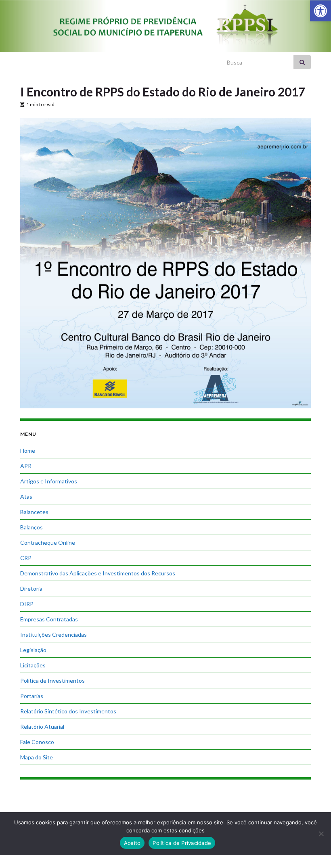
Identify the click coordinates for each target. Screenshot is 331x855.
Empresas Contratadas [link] (49, 619)
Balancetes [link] (34, 511)
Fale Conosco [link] (37, 741)
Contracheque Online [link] (47, 542)
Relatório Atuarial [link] (42, 726)
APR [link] (25, 465)
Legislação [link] (33, 649)
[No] (321, 834)
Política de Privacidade (182, 843)
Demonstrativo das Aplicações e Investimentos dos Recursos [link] (97, 573)
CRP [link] (25, 557)
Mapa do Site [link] (36, 757)
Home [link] (27, 450)
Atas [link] (26, 496)
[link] (320, 10)
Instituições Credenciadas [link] (53, 634)
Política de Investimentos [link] (52, 680)
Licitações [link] (33, 665)
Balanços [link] (31, 527)
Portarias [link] (31, 695)
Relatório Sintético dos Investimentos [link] (68, 711)
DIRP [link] (27, 603)
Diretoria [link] (31, 588)
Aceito (132, 843)
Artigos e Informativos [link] (48, 481)
